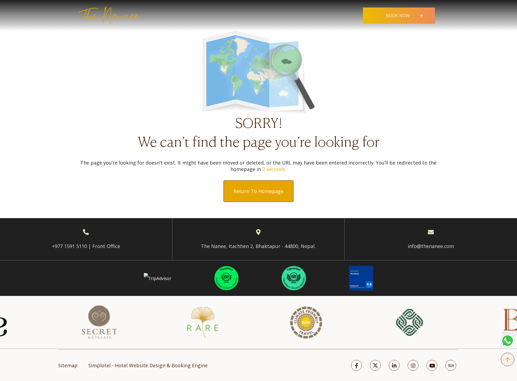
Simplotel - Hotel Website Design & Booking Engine (148, 365)
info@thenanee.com (431, 246)
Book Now (398, 16)
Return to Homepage (258, 191)
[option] (81, 322)
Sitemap (68, 365)
